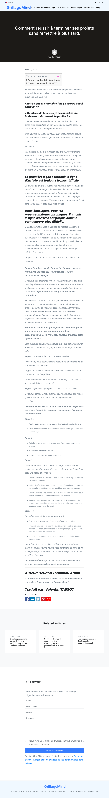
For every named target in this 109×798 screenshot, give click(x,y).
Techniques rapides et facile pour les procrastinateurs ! (87, 641)
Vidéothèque (76, 7)
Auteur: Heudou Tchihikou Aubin (44, 80)
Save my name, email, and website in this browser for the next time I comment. (56, 743)
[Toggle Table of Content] (57, 76)
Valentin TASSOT (54, 57)
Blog (98, 7)
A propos (55, 7)
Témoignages (88, 7)
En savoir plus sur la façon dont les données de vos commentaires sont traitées (54, 760)
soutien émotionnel (42, 7)
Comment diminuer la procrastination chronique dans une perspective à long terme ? (54, 643)
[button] (9, 2)
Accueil (29, 7)
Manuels (65, 7)
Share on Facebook (27, 599)
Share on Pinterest (43, 599)
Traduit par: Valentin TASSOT (42, 83)
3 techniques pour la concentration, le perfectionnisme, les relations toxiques (18, 642)
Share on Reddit (48, 599)
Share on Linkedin (32, 599)
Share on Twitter (38, 599)
